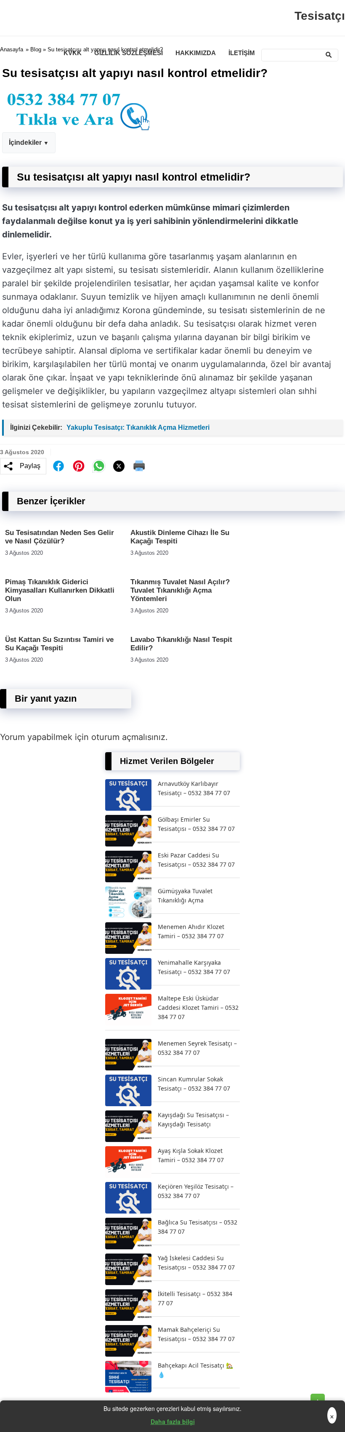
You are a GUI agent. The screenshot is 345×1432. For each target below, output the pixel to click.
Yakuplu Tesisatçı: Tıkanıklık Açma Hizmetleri (138, 427)
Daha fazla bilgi (173, 1421)
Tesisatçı (320, 15)
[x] (119, 466)
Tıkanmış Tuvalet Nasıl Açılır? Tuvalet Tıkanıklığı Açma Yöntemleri (180, 590)
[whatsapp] (99, 466)
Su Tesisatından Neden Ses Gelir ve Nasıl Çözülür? (59, 537)
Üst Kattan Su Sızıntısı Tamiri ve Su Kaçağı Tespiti (59, 644)
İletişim (241, 52)
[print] (139, 466)
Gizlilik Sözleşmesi (128, 52)
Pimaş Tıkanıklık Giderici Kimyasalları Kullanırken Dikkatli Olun (59, 590)
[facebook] (58, 466)
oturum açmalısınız (128, 737)
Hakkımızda (195, 52)
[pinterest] (79, 466)
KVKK (73, 52)
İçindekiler (25, 142)
